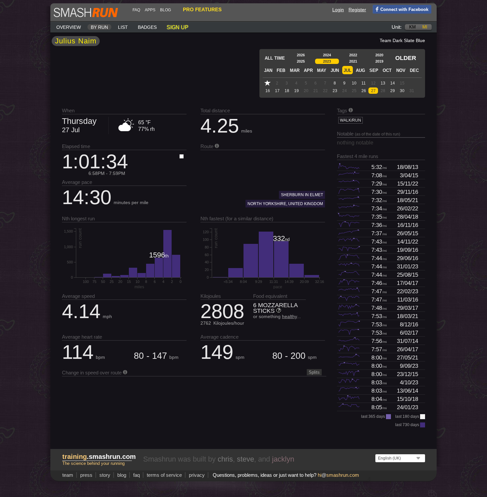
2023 (327, 61)
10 (354, 83)
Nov (401, 70)
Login (338, 9)
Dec (414, 70)
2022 (353, 55)
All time (275, 58)
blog (165, 10)
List (123, 27)
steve (245, 459)
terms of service (164, 475)
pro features (202, 9)
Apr (308, 70)
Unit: (397, 27)
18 (287, 90)
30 (402, 90)
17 (277, 90)
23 (335, 90)
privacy (197, 475)
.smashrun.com (99, 456)
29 (392, 90)
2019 (379, 61)
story (104, 475)
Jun (335, 70)
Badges (147, 27)
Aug (360, 70)
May (321, 70)
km (412, 27)
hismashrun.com (338, 475)
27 (373, 90)
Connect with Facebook (404, 9)
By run (99, 27)
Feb (281, 70)
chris (225, 459)
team (67, 475)
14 (392, 83)
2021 (353, 61)
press (86, 475)
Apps (150, 10)
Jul (348, 70)
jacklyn (283, 459)
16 (267, 90)
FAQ (136, 10)
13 (383, 83)
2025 (301, 61)
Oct (387, 70)
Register (357, 9)
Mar (294, 70)
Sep (373, 70)
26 (363, 90)
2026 (301, 55)
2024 (327, 55)
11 (363, 83)
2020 (379, 55)
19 (296, 90)
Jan (268, 70)
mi (424, 27)
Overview (68, 27)
